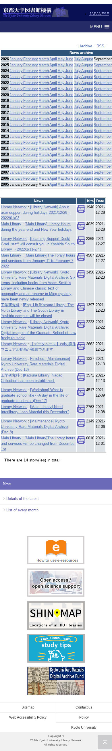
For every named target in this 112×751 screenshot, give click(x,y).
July (77, 59)
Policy (84, 717)
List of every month (22, 510)
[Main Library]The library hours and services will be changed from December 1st (38, 443)
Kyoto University (83, 727)
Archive (86, 46)
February (30, 59)
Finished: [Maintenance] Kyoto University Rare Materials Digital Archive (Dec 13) (35, 364)
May (61, 59)
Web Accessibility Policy (28, 717)
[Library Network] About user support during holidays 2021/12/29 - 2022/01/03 (35, 212)
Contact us (84, 707)
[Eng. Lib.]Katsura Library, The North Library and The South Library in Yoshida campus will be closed (37, 310)
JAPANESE (99, 14)
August (87, 59)
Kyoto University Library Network (36, 12)
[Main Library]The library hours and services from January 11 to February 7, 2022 (38, 260)
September (103, 65)
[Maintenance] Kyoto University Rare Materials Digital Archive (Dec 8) (34, 426)
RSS (100, 46)
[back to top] (105, 742)
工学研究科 (10, 305)
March (43, 59)
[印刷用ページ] (81, 210)
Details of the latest (22, 498)
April (53, 59)
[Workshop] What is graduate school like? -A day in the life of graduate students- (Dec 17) (35, 395)
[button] (96, 26)
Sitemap (28, 707)
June (69, 59)
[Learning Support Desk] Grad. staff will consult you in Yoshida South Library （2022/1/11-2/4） (38, 244)
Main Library (11, 224)
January (16, 59)
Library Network (14, 207)
